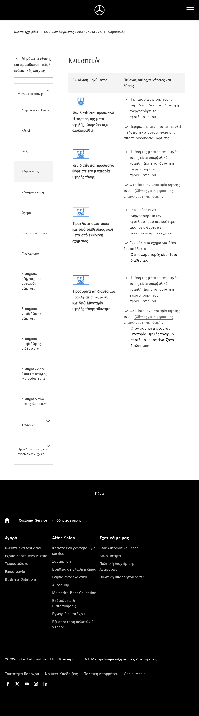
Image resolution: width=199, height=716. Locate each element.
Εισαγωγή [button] (28, 424)
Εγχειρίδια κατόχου (68, 613)
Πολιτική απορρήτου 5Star (122, 576)
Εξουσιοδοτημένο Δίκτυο (26, 555)
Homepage (7, 520)
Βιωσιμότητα (110, 555)
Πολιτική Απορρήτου (101, 673)
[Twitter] (17, 684)
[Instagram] (36, 684)
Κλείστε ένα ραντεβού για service (74, 551)
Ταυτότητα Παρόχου (22, 673)
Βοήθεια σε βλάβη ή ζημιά (74, 569)
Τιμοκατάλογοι (17, 563)
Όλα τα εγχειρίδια (26, 32)
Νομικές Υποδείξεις (61, 673)
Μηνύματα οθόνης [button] (30, 93)
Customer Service (33, 520)
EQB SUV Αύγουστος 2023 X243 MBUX (73, 32)
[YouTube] (27, 684)
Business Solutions (21, 579)
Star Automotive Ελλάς (119, 548)
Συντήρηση (61, 561)
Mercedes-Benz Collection (74, 592)
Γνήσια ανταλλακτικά (69, 576)
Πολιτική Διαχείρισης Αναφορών (117, 566)
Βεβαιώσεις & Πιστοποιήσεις (64, 603)
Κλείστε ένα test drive (23, 548)
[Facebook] (8, 684)
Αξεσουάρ (60, 584)
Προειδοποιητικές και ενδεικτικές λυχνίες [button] (33, 451)
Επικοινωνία (15, 571)
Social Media (135, 673)
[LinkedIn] (45, 684)
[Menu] (190, 10)
